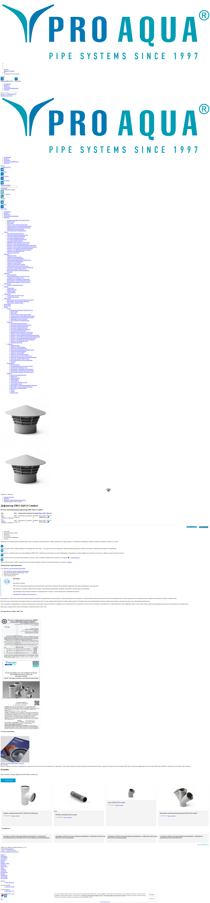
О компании (7, 84)
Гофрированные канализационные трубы (18, 227)
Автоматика (7, 294)
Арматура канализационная (15, 261)
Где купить (4, 859)
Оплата (3, 862)
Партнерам (7, 87)
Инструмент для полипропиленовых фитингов (20, 300)
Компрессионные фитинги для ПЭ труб (18, 242)
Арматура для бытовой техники (16, 264)
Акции (6, 307)
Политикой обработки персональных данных (115, 895)
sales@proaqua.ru (9, 848)
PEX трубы (10, 223)
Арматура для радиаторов (14, 257)
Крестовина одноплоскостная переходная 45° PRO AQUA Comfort (74, 813)
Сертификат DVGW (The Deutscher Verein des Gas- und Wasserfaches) (127, 836)
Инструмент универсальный (15, 303)
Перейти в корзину (9, 71)
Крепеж (6, 286)
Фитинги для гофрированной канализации (19, 249)
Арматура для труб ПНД (14, 263)
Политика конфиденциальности (10, 851)
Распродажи (7, 305)
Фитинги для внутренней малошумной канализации (22, 247)
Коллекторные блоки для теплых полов (18, 276)
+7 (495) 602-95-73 (11, 94)
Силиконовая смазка (13, 297)
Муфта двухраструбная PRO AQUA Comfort (120, 813)
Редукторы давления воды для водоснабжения (20, 267)
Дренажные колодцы (13, 252)
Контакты (6, 89)
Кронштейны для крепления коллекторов (18, 280)
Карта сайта (4, 866)
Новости (6, 85)
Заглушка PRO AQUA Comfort (168, 805)
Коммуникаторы (11, 289)
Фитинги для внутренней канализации (18, 244)
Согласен (152, 894)
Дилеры (69, 562)
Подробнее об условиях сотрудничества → (25, 594)
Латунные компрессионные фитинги (17, 235)
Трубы (6, 232)
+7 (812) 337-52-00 (9, 886)
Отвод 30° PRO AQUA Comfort (12, 802)
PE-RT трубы (11, 221)
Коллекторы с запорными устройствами (18, 279)
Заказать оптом (203, 527)
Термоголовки (11, 291)
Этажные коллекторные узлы (15, 277)
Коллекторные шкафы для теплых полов (18, 282)
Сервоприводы (11, 292)
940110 (3, 521)
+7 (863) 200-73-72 (9, 891)
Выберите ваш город (6, 95)
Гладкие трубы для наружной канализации (19, 226)
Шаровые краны (11, 255)
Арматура (6, 273)
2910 (2, 516)
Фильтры (9, 272)
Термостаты (10, 288)
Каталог (3, 76)
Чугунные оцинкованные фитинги (17, 239)
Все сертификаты (203, 844)
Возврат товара (5, 863)
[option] (26, 805)
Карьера (3, 860)
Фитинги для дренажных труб (15, 251)
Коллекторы (7, 283)
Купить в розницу (192, 527)
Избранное (4, 188)
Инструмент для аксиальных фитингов (18, 301)
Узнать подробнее (14, 805)
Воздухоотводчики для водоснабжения (18, 270)
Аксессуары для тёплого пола (15, 295)
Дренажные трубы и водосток (15, 229)
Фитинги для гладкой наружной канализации (20, 248)
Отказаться (152, 898)
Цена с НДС (42, 513)
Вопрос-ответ (14, 392)
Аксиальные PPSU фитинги (15, 241)
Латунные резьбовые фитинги (15, 238)
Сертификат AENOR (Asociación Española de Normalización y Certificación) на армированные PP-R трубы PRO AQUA (76, 836)
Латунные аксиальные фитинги (16, 236)
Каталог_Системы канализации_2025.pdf (12, 763)
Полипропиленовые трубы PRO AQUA (18, 220)
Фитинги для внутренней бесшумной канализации (21, 245)
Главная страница (9, 497)
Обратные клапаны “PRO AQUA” (16, 269)
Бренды (12, 389)
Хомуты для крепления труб (15, 285)
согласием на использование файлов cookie (91, 895)
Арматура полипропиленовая (15, 258)
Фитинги (6, 254)
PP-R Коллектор (11, 275)
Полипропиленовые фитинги (15, 233)
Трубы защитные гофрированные (16, 230)
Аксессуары (7, 298)
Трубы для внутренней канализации (17, 224)
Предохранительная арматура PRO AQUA (19, 260)
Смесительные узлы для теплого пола (17, 266)
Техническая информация (11, 88)
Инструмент (7, 304)
